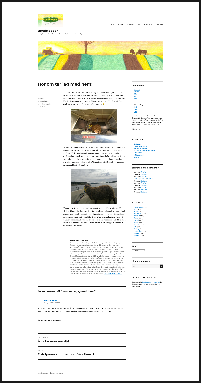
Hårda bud (137, 144)
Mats (135, 111)
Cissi (135, 107)
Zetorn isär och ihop (140, 146)
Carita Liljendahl (139, 179)
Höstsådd (137, 157)
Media (136, 218)
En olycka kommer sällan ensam (144, 151)
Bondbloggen (48, 30)
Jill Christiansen (50, 300)
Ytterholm (147, 24)
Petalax (136, 222)
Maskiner (137, 216)
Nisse (135, 96)
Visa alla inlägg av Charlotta (113, 274)
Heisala (120, 24)
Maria (135, 109)
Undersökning (138, 231)
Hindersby (130, 24)
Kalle (135, 94)
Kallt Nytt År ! (138, 153)
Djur (49, 104)
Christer (136, 92)
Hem (112, 24)
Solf (138, 24)
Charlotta (41, 98)
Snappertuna (138, 224)
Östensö (136, 220)
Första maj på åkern (140, 148)
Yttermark (159, 24)
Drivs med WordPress (56, 373)
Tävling (136, 229)
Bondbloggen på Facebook (151, 282)
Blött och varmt (139, 155)
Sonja (135, 98)
